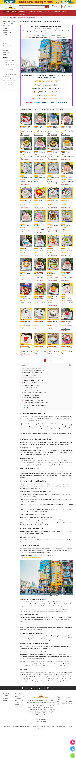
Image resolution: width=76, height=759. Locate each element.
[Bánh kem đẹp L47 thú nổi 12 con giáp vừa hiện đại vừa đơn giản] (53, 168)
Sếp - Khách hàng (7, 45)
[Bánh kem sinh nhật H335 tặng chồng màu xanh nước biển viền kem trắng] (53, 119)
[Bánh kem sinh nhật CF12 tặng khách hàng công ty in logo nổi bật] (67, 216)
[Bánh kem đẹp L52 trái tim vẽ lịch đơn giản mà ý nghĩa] (26, 168)
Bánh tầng (5, 48)
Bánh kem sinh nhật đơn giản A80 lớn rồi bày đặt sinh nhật (39, 323)
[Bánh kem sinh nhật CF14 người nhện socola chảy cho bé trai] (53, 216)
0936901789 (39, 102)
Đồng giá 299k (7, 28)
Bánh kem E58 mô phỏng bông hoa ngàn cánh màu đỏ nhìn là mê (67, 273)
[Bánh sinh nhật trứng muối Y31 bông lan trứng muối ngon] (53, 289)
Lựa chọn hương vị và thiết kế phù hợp (35, 392)
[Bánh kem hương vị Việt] (38, 2)
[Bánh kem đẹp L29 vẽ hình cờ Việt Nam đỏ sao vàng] (40, 193)
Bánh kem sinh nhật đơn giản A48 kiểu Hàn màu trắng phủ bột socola (39, 347)
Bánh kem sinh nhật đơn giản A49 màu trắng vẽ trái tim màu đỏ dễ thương (26, 347)
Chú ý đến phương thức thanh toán (34, 400)
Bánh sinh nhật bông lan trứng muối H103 (66, 151)
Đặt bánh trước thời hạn (30, 387)
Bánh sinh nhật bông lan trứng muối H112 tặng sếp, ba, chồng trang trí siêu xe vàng (53, 151)
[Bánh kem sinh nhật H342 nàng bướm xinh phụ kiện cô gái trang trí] (40, 119)
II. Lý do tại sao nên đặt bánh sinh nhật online (35, 370)
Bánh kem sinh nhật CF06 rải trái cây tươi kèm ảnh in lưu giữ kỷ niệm (53, 249)
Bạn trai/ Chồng (7, 32)
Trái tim (5, 54)
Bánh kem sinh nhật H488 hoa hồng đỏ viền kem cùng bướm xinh (26, 127)
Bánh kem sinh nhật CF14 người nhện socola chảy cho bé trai (52, 224)
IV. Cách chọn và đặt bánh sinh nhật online (34, 383)
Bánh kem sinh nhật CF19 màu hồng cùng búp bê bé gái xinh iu (25, 224)
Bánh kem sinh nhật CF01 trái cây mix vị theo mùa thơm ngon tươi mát (26, 272)
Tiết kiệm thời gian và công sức (33, 372)
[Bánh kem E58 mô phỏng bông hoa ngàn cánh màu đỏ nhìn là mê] (67, 264)
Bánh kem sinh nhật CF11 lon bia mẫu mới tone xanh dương (25, 249)
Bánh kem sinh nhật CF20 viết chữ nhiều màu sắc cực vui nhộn (67, 201)
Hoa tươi (64, 11)
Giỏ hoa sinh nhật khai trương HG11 (39, 297)
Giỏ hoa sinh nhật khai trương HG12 (26, 297)
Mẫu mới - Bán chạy (8, 23)
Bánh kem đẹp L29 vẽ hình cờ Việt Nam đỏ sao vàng (40, 201)
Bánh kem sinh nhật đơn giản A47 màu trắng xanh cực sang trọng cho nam (52, 347)
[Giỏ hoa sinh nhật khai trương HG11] (40, 289)
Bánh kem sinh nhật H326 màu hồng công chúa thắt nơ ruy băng (67, 127)
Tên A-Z (30, 109)
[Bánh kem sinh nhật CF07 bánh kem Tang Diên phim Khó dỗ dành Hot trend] (40, 241)
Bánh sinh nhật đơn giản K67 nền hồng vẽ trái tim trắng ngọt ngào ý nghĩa (66, 297)
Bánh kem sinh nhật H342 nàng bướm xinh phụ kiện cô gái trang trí (39, 127)
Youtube (42, 688)
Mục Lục (24, 365)
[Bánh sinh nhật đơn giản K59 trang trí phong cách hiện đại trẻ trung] (26, 314)
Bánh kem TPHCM (34, 709)
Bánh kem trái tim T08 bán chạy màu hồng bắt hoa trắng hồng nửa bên (67, 347)
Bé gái (4, 43)
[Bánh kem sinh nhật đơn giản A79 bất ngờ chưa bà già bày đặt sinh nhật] (53, 314)
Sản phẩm (5, 700)
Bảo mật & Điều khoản (19, 705)
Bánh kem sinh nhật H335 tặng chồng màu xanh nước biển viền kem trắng (52, 127)
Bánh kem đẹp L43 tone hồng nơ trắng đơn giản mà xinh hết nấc (67, 176)
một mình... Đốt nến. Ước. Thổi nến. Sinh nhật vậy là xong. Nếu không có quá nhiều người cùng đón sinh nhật (10, 81)
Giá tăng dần (51, 109)
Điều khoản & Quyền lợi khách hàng (20, 701)
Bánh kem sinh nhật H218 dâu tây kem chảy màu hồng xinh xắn (39, 151)
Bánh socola (6, 52)
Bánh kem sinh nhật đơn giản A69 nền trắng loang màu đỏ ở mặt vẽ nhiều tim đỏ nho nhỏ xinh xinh (67, 322)
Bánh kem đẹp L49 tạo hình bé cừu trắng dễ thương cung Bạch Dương (40, 176)
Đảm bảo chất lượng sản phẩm (32, 377)
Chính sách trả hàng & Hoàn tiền (20, 697)
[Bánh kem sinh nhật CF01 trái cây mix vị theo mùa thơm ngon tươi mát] (26, 264)
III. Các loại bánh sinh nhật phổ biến (32, 380)
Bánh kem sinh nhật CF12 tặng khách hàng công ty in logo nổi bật (66, 224)
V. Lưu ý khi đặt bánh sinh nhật (31, 385)
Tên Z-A (36, 109)
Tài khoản (70, 7)
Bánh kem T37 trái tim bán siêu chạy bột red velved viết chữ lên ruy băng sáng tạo (39, 273)
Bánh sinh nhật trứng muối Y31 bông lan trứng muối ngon (52, 297)
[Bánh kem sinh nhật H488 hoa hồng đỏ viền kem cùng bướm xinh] (26, 119)
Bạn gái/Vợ (6, 30)
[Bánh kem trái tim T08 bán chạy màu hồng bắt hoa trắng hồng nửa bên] (67, 339)
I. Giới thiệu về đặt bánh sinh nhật (31, 368)
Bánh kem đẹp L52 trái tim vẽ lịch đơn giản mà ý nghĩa (26, 176)
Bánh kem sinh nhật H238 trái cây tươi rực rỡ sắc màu (26, 151)
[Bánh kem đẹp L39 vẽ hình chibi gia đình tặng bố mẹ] (26, 193)
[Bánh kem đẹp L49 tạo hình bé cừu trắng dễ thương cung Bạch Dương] (40, 168)
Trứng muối (6, 50)
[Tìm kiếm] (47, 6)
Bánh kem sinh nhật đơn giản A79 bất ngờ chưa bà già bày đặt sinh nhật (53, 322)
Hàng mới (43, 109)
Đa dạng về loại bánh (30, 375)
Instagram (51, 688)
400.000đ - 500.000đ (10, 64)
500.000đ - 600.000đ (10, 67)
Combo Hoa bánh (55, 11)
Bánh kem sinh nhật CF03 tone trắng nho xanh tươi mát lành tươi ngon (66, 249)
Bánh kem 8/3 (22, 14)
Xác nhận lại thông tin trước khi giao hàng (36, 402)
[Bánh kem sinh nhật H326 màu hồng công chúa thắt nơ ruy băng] (67, 119)
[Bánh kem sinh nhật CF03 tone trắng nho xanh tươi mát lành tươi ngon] (67, 241)
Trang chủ (5, 698)
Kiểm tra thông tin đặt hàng (31, 397)
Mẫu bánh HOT (23, 11)
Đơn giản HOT (6, 25)
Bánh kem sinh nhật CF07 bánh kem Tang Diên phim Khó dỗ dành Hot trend (39, 249)
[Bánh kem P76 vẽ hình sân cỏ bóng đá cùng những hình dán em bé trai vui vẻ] (53, 264)
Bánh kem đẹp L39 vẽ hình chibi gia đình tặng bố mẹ (26, 201)
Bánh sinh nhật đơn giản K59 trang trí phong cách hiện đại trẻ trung (25, 322)
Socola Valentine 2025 (43, 11)
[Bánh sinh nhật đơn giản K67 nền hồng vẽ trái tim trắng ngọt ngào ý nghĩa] (67, 289)
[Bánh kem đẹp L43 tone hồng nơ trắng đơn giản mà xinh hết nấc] (67, 168)
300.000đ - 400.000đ (10, 62)
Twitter (34, 688)
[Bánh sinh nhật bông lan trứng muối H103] (67, 143)
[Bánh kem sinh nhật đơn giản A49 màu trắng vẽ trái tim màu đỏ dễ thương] (26, 339)
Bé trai (4, 41)
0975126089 (50, 102)
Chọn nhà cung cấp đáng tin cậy (33, 390)
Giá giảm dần (60, 109)
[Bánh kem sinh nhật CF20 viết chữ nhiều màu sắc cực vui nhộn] (67, 193)
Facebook (25, 688)
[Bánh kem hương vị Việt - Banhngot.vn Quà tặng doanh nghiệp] (10, 7)
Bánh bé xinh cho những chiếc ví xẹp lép (9, 75)
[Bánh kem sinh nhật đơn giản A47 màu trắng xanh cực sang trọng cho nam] (53, 339)
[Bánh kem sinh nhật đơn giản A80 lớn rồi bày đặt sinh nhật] (40, 314)
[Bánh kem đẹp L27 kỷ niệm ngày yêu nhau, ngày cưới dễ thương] (53, 193)
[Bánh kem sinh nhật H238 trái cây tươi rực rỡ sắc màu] (26, 143)
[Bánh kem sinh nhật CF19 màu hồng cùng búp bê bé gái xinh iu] (26, 216)
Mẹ (4, 39)
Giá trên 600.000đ (9, 69)
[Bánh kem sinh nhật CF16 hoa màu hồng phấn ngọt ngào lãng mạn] (40, 216)
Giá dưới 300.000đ (9, 60)
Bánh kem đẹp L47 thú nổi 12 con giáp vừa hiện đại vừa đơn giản (53, 176)
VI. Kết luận (25, 408)
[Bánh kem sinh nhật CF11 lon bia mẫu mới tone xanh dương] (26, 241)
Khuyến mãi (32, 11)
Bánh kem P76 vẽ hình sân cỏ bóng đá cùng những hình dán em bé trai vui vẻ (53, 272)
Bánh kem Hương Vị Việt (39, 726)
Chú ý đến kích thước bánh (31, 395)
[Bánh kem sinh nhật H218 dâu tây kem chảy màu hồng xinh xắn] (40, 143)
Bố (3, 37)
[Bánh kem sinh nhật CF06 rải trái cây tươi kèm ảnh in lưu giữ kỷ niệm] (53, 241)
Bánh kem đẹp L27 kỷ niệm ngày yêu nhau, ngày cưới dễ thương (53, 201)
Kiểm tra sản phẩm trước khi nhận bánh (35, 405)
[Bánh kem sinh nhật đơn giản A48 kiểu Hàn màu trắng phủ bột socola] (40, 339)
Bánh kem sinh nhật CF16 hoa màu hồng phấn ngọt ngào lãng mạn (39, 224)
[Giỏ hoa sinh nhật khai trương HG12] (26, 289)
